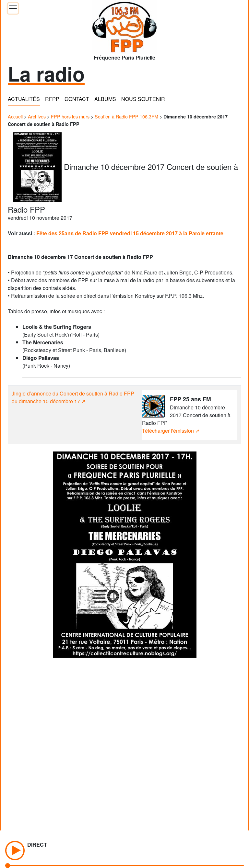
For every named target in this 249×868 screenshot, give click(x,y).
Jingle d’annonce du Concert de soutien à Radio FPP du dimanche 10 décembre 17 (73, 397)
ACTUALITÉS (24, 99)
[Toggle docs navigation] (13, 8)
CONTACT (77, 99)
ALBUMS (105, 99)
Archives (37, 116)
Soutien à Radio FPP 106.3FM (126, 116)
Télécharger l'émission (168, 430)
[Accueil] (124, 24)
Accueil (15, 116)
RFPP (52, 99)
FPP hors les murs (70, 116)
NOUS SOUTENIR (143, 99)
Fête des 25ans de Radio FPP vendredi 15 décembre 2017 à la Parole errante (129, 233)
